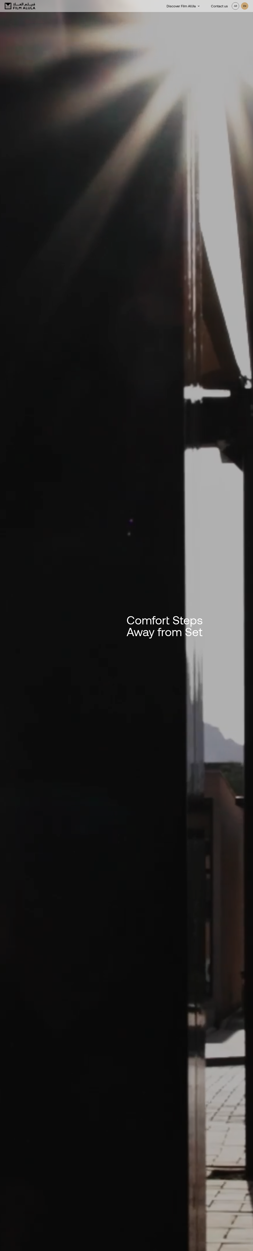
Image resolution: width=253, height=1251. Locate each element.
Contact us (219, 6)
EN (244, 5)
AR (235, 5)
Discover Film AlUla (181, 6)
